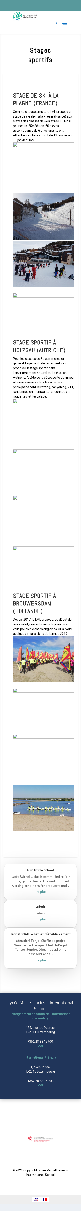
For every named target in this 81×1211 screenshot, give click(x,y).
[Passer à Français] (44, 1199)
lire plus (40, 891)
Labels (41, 906)
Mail (40, 1046)
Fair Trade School (40, 870)
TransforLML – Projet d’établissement (40, 934)
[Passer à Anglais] (36, 1199)
